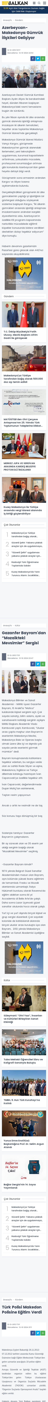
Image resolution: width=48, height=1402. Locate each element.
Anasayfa (7, 20)
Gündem (19, 20)
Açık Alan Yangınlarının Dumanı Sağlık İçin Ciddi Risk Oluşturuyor (24, 10)
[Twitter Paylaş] (37, 58)
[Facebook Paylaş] (32, 58)
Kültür (17, 625)
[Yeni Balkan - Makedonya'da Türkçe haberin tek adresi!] (15, 3)
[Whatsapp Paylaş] (42, 58)
